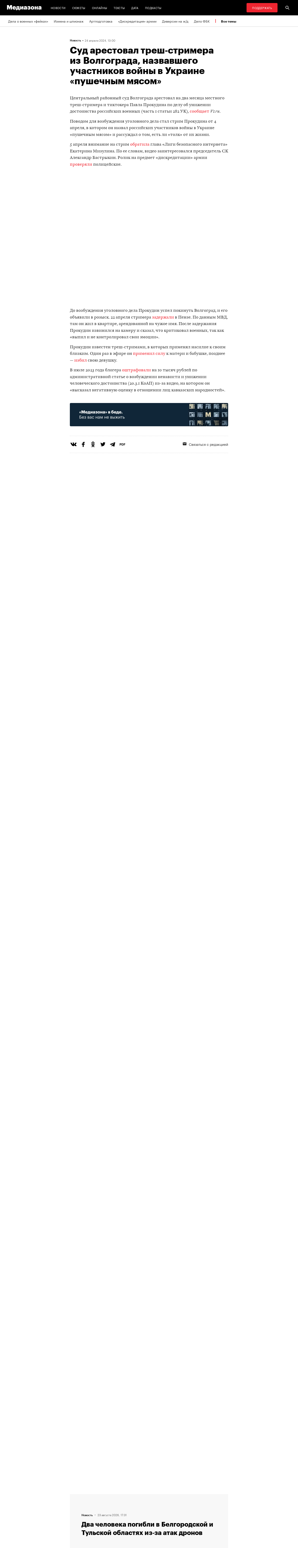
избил (80, 361)
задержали (163, 317)
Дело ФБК (202, 21)
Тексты (119, 7)
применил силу (149, 354)
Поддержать (262, 7)
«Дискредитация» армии (137, 21)
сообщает (199, 112)
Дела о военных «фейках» (28, 21)
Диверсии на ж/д (175, 21)
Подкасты (153, 7)
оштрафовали (136, 370)
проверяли (81, 165)
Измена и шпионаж (69, 21)
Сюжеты (78, 7)
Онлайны (99, 7)
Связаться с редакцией (208, 444)
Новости (58, 7)
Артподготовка (100, 21)
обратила (139, 145)
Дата (134, 7)
